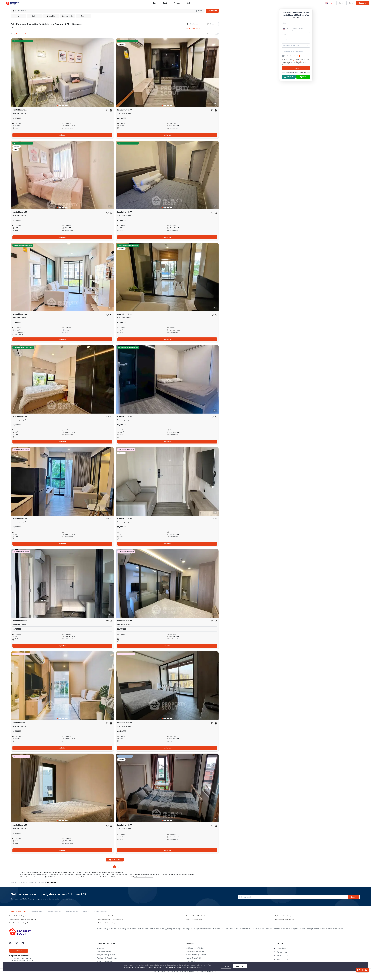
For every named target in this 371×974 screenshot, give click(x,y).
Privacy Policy (297, 61)
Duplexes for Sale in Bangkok (284, 916)
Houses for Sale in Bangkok (17, 916)
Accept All (240, 966)
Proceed (296, 68)
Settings (226, 966)
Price (17, 16)
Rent (165, 3)
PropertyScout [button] (281, 948)
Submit (353, 897)
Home (12, 882)
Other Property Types (18, 911)
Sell (188, 3)
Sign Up (340, 3)
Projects (86, 911)
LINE (304, 77)
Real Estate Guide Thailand (195, 951)
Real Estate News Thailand (195, 948)
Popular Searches (100, 911)
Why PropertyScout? (104, 951)
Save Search (194, 24)
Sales (18, 882)
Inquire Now (62, 135)
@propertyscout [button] (282, 952)
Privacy (192, 971)
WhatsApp (290, 77)
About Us (100, 948)
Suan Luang (40, 882)
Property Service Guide (193, 958)
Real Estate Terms (192, 961)
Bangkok (31, 882)
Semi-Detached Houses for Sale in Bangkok (22, 919)
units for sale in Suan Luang (143, 877)
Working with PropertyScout (106, 958)
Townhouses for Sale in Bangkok (108, 916)
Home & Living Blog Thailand (196, 955)
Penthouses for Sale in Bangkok (107, 923)
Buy (154, 3)
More (82, 16)
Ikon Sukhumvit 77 (52, 882)
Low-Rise (52, 16)
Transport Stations (72, 911)
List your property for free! (106, 955)
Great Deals (68, 16)
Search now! (212, 11)
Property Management (105, 961)
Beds (33, 16)
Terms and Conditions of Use (207, 971)
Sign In (350, 3)
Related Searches (54, 911)
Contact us (362, 3)
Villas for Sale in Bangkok (194, 919)
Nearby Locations (37, 911)
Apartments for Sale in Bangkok (284, 919)
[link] (200, 967)
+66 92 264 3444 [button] (282, 956)
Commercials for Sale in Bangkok (196, 916)
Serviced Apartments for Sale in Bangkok (110, 919)
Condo (25, 882)
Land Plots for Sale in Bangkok (18, 923)
